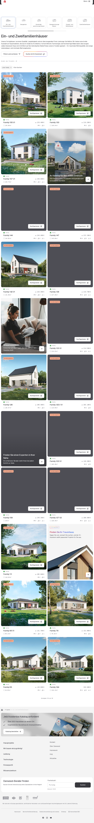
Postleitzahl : (52, 780)
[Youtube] (51, 818)
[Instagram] (47, 818)
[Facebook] (43, 818)
